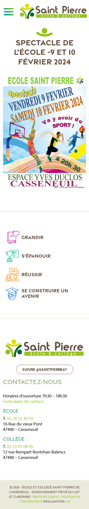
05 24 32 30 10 (20, 418)
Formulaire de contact (23, 401)
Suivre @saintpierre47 (44, 369)
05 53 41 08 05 (20, 446)
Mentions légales (46, 497)
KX (68, 501)
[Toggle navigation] (8, 11)
